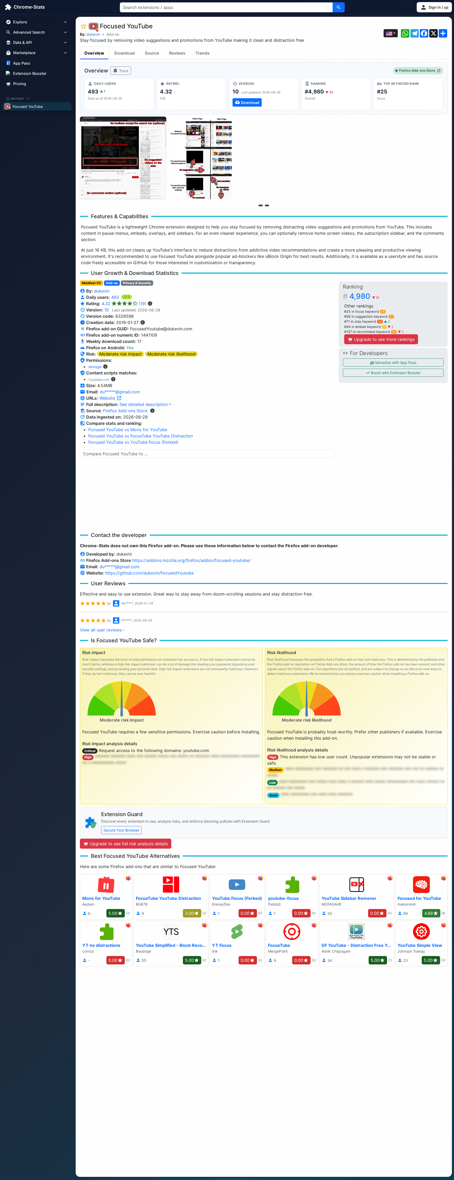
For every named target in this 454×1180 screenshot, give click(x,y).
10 (106, 309)
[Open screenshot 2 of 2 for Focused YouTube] (201, 158)
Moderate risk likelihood (171, 354)
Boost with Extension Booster (395, 372)
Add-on (112, 34)
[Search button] (339, 7)
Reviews (177, 53)
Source (152, 53)
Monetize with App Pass (395, 362)
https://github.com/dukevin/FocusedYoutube (149, 573)
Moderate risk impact (120, 354)
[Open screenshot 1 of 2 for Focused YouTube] (123, 158)
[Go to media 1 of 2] (260, 205)
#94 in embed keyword (364, 327)
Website (107, 398)
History (20, 98)
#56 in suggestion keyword (368, 317)
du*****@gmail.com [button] (120, 391)
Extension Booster (30, 73)
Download (124, 53)
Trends (202, 53)
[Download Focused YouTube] (263, 94)
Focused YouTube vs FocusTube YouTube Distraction (140, 435)
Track (123, 71)
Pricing (19, 83)
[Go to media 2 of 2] (267, 205)
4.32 (124, 303)
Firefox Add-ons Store (417, 70)
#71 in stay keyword (363, 321)
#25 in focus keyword (364, 312)
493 (115, 297)
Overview (94, 53)
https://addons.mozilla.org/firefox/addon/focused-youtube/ (191, 560)
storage (94, 366)
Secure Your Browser (121, 830)
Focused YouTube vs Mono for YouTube (127, 429)
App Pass (21, 63)
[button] (434, 7)
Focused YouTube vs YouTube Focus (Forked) (133, 442)
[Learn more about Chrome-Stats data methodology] (152, 410)
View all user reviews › (102, 630)
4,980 (364, 296)
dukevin (93, 34)
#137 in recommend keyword (370, 332)
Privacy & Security (137, 283)
